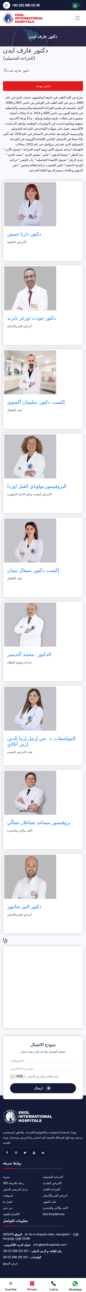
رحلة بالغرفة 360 (13, 1183)
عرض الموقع (10, 1263)
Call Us (53, 1289)
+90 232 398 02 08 (26, 5)
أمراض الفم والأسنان (55, 1196)
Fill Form (32, 1289)
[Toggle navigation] (77, 18)
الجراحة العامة (51, 1189)
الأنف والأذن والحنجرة (55, 1208)
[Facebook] (7, 1153)
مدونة (6, 1177)
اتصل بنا (7, 1202)
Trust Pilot (10, 1289)
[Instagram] (16, 1153)
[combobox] (17, 1076)
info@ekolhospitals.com (50, 1245)
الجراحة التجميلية (53, 1177)
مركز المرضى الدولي (15, 1189)
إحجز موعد (43, 86)
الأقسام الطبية (11, 1214)
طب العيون (49, 1202)
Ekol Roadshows (54, 1214)
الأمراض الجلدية (52, 1183)
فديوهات (8, 1196)
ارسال (38, 1088)
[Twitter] (25, 1153)
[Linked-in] (43, 1153)
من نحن (7, 1208)
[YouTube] (34, 1153)
